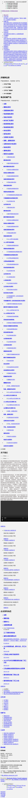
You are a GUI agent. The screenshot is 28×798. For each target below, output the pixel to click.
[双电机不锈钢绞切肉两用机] (14, 322)
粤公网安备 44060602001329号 (10, 775)
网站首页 (6, 15)
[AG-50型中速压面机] (12, 239)
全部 (5, 23)
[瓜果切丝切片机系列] (13, 417)
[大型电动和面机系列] (13, 258)
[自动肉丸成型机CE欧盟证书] (11, 570)
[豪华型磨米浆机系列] (13, 163)
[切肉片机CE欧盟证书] (10, 530)
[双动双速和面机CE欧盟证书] (11, 579)
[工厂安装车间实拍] (9, 628)
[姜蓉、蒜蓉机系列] (12, 411)
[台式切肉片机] (11, 201)
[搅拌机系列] (10, 430)
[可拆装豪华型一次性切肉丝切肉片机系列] (15, 297)
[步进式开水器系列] (12, 442)
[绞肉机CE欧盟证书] (9, 550)
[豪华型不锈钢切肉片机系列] (14, 303)
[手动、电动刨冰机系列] (13, 423)
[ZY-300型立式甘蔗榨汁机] (14, 392)
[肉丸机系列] (10, 360)
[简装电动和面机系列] (13, 188)
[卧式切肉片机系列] (12, 289)
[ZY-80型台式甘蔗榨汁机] (13, 398)
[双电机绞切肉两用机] (13, 316)
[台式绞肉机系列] (11, 335)
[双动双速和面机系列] (13, 264)
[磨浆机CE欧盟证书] (9, 589)
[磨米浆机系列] (11, 157)
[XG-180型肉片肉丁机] (13, 310)
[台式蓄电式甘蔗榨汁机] (13, 404)
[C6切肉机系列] (11, 277)
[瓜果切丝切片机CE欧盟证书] (11, 599)
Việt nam (20, 63)
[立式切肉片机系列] (12, 283)
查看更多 (3, 526)
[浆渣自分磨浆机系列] (13, 169)
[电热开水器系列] (11, 436)
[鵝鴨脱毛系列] (11, 379)
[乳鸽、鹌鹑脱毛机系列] (13, 386)
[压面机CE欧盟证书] (9, 560)
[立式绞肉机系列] (11, 341)
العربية (13, 787)
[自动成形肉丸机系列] (13, 367)
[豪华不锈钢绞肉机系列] (13, 354)
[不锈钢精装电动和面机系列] (14, 195)
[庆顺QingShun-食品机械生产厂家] (14, 11)
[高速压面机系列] (11, 182)
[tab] (15, 104)
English (10, 63)
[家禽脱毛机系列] (11, 373)
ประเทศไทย (17, 65)
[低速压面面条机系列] (13, 176)
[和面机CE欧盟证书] (9, 540)
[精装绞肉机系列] (11, 348)
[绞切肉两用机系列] (12, 329)
